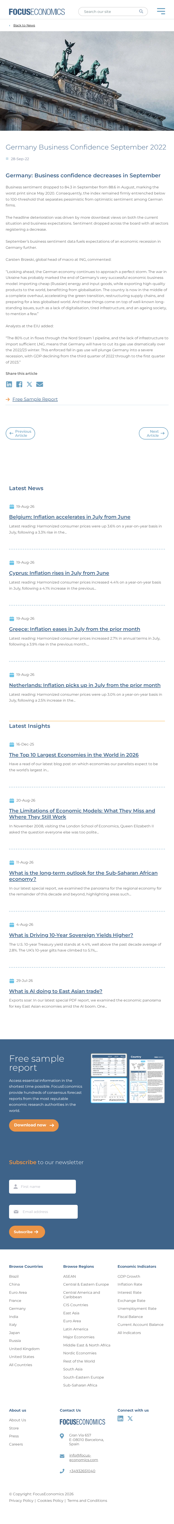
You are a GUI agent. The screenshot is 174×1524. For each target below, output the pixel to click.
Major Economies (78, 1337)
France (15, 1300)
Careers (16, 1444)
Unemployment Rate (137, 1308)
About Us (17, 1420)
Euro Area (18, 1292)
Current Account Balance (141, 1324)
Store (14, 1428)
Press (14, 1436)
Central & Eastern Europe (86, 1284)
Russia (15, 1341)
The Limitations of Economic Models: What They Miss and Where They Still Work (82, 814)
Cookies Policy (50, 1500)
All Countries (20, 1365)
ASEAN (69, 1276)
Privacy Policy (21, 1500)
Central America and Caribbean (81, 1294)
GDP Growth (129, 1276)
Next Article (153, 433)
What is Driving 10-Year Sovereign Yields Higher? (71, 935)
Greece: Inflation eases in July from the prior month (74, 629)
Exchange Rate (131, 1300)
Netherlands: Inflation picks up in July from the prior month (85, 685)
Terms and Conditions (87, 1500)
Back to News (24, 25)
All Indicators (129, 1333)
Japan (14, 1333)
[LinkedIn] (120, 1418)
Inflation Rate (130, 1284)
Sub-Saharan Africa (80, 1385)
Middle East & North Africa (86, 1345)
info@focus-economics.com (83, 1457)
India (13, 1317)
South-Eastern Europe (83, 1377)
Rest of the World (79, 1361)
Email (15, 1200)
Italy (13, 1324)
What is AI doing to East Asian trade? (55, 991)
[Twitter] (130, 1418)
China (14, 1284)
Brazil (14, 1276)
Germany (17, 1308)
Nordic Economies (80, 1353)
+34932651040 (82, 1471)
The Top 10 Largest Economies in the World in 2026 (74, 755)
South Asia (72, 1369)
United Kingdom (24, 1349)
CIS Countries (75, 1305)
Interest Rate (130, 1292)
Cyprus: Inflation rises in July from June (59, 573)
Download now (30, 1125)
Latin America (75, 1329)
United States (21, 1357)
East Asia (71, 1313)
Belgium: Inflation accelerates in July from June (69, 517)
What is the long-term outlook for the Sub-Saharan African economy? (83, 876)
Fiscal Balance (130, 1317)
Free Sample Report (35, 399)
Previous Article (23, 433)
